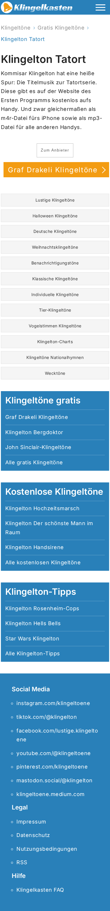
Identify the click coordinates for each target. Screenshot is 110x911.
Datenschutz (33, 835)
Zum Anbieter (55, 150)
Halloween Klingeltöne (55, 215)
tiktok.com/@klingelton (46, 717)
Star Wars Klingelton (32, 638)
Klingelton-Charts (55, 341)
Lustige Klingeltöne (55, 199)
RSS (22, 862)
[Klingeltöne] (36, 8)
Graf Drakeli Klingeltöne (54, 170)
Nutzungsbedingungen (46, 849)
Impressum (31, 822)
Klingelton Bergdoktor (34, 432)
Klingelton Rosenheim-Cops (42, 608)
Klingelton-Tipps (38, 653)
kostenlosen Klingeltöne (49, 562)
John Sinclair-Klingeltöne (38, 447)
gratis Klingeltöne (40, 462)
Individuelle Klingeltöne (55, 294)
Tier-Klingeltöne (55, 309)
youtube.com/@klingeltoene (53, 753)
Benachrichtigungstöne (55, 262)
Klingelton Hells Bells (33, 623)
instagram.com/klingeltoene (53, 703)
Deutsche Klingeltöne (55, 231)
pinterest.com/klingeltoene (52, 767)
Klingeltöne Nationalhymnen (55, 357)
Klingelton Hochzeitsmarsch (42, 508)
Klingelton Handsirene (34, 547)
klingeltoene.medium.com (50, 794)
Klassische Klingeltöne (55, 278)
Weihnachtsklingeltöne (55, 247)
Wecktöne (55, 373)
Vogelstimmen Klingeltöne (55, 325)
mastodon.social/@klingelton (54, 780)
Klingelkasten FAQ (40, 890)
